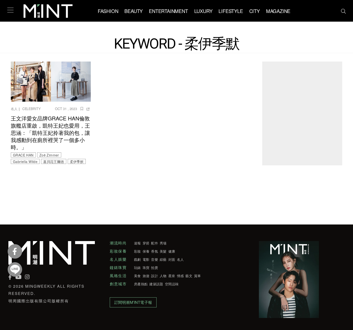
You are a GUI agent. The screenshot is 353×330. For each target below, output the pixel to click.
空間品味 (172, 284)
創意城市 (118, 284)
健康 (171, 251)
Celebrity (31, 108)
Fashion (108, 10)
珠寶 (146, 267)
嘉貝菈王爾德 (53, 161)
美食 (137, 275)
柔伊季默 (77, 161)
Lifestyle (231, 10)
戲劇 (137, 259)
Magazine (278, 10)
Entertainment (168, 10)
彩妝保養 (118, 251)
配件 (154, 243)
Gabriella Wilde (25, 161)
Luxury (203, 10)
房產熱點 (141, 284)
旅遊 (146, 275)
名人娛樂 (118, 259)
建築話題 (156, 284)
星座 (171, 275)
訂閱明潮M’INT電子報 (133, 302)
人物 (163, 275)
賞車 (197, 275)
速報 (137, 243)
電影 (146, 259)
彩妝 (137, 251)
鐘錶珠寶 (118, 267)
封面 (171, 259)
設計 (154, 275)
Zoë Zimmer (49, 155)
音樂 (154, 259)
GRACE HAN (23, 155)
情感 (180, 275)
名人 (14, 108)
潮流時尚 (118, 243)
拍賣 (154, 267)
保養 (146, 251)
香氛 (154, 251)
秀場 (163, 243)
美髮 (163, 251)
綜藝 (163, 259)
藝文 (188, 275)
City (254, 10)
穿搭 (146, 243)
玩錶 (137, 267)
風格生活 (118, 276)
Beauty (133, 10)
